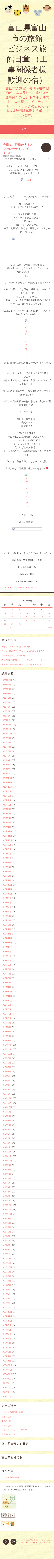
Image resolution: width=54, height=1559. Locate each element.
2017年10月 (7, 947)
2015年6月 (6, 1071)
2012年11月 (7, 1209)
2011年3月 (6, 1298)
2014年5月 (6, 1129)
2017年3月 (6, 978)
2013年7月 (6, 1174)
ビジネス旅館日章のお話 (12, 1412)
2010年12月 (7, 1312)
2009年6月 (6, 1392)
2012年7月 (6, 1227)
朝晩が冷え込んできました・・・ (16, 655)
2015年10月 (7, 1054)
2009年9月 (6, 1378)
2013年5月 (6, 1183)
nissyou (17, 156)
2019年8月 (6, 849)
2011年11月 (7, 1263)
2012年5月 (6, 1236)
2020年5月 (6, 809)
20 (41, 617)
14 (49, 613)
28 (49, 620)
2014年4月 (6, 1134)
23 (12, 620)
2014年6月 (6, 1125)
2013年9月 (6, 1165)
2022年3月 (6, 711)
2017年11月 (7, 942)
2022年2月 (6, 716)
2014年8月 (6, 1116)
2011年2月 (6, 1303)
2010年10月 (7, 1321)
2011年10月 (7, 1267)
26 (34, 620)
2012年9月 (6, 1218)
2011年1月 (6, 1307)
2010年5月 (6, 1343)
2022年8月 (6, 689)
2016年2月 (6, 1036)
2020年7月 (6, 800)
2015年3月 (6, 1085)
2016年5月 (6, 1023)
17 (20, 617)
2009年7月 (6, 1387)
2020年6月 (6, 805)
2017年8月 (6, 956)
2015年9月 (6, 1058)
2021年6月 (6, 751)
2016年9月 (6, 1005)
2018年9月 (6, 898)
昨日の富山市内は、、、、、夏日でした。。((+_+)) (24, 660)
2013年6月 (6, 1178)
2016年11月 (7, 996)
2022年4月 (6, 707)
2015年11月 (7, 1049)
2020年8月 (6, 796)
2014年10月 (7, 1107)
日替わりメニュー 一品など (13, 587)
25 (27, 620)
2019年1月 (6, 880)
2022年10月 (7, 680)
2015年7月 (6, 1067)
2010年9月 (6, 1325)
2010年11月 (7, 1316)
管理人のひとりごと (33, 587)
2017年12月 (7, 938)
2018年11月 (7, 889)
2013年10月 (7, 1160)
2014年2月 (6, 1143)
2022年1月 (6, 720)
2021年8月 (6, 742)
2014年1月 (6, 1147)
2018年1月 (6, 934)
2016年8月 (6, 1009)
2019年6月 (6, 858)
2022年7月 (6, 693)
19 (34, 617)
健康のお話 (6, 1416)
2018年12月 (7, 885)
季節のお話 (6, 1421)
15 (5, 617)
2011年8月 (6, 1276)
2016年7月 (6, 1014)
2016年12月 (7, 991)
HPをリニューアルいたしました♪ (16, 646)
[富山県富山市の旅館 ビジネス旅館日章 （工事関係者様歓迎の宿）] (27, 11)
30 (12, 624)
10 (20, 613)
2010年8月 (6, 1329)
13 (41, 613)
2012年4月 (6, 1240)
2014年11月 (7, 1103)
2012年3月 (6, 1245)
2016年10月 (7, 1000)
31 (20, 624)
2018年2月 (6, 929)
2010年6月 (6, 1338)
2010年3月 (6, 1352)
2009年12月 (7, 1365)
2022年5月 (6, 702)
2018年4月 (6, 920)
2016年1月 (6, 1040)
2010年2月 (6, 1356)
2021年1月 (6, 773)
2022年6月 (6, 698)
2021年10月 (7, 733)
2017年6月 (6, 965)
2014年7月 (6, 1120)
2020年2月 (6, 822)
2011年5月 (6, 1289)
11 (27, 613)
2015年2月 (6, 1089)
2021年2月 (6, 769)
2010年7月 (6, 1334)
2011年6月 (6, 1285)
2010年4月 (6, 1347)
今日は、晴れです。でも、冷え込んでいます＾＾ (23, 651)
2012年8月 (6, 1223)
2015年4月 (6, 1080)
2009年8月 (6, 1383)
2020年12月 (7, 778)
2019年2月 (6, 876)
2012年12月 (7, 1205)
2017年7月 (6, 960)
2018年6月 (6, 911)
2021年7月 (6, 747)
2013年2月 (6, 1196)
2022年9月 (6, 684)
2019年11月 (7, 836)
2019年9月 (6, 845)
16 (12, 617)
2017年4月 (6, 974)
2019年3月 (6, 871)
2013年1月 (6, 1200)
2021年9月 (6, 738)
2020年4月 (6, 813)
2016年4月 (6, 1027)
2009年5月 (6, 1396)
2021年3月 (6, 764)
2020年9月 (6, 791)
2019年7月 (6, 853)
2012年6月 (6, 1232)
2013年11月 (7, 1156)
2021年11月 (7, 729)
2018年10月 (7, 894)
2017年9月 (6, 951)
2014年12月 (7, 1098)
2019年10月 (7, 840)
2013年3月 (6, 1192)
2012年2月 (6, 1249)
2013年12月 (7, 1152)
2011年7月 (6, 1281)
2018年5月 (6, 916)
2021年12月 (7, 724)
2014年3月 (6, 1138)
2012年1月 (6, 1254)
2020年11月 (7, 782)
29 (5, 624)
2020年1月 (6, 827)
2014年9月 (6, 1112)
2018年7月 (6, 907)
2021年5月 (6, 756)
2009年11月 (7, 1369)
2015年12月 (7, 1045)
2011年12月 (7, 1258)
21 (49, 617)
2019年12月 (7, 831)
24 (20, 620)
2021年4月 (6, 760)
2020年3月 (6, 818)
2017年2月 (6, 982)
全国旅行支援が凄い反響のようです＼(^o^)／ (21, 664)
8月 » (50, 627)
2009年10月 (7, 1374)
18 (27, 617)
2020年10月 (7, 787)
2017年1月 (6, 987)
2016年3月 (6, 1031)
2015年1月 (6, 1094)
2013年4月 (6, 1187)
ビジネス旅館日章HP (10, 1477)
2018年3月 (6, 925)
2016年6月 (6, 1018)
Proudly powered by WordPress (37, 1540)
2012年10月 (7, 1214)
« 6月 (12, 627)
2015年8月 (6, 1063)
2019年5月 (6, 862)
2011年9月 (6, 1272)
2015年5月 (6, 1076)
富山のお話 (6, 1425)
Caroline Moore (44, 1542)
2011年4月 (6, 1294)
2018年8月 (6, 902)
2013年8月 (6, 1169)
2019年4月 (6, 867)
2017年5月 (6, 969)
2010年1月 (6, 1361)
